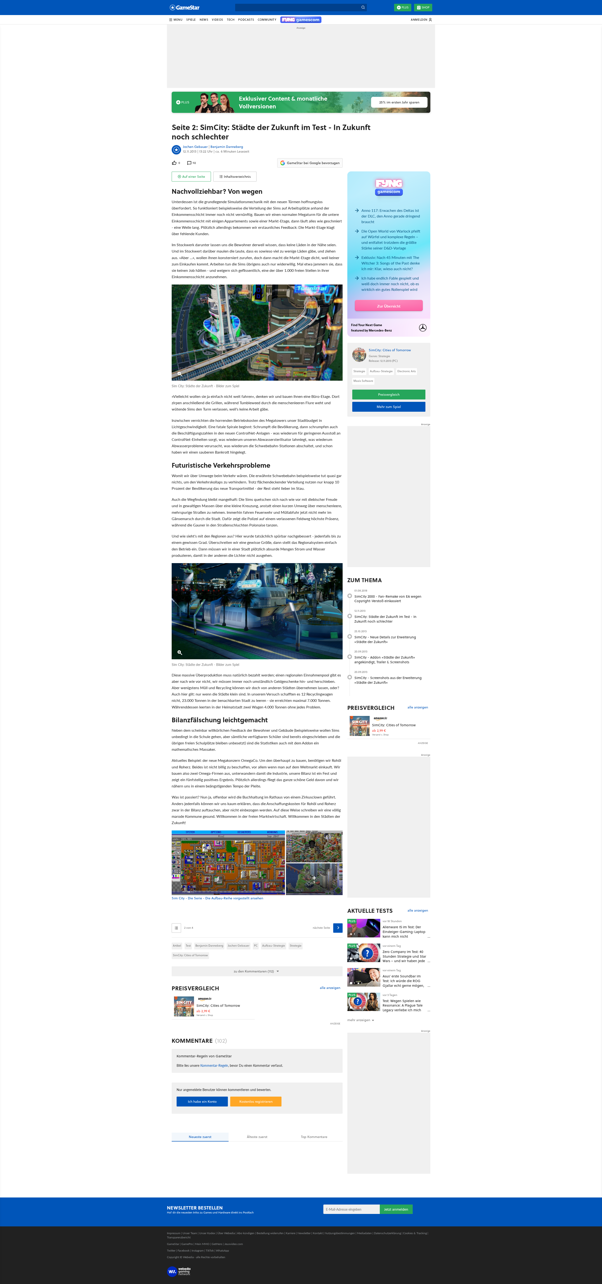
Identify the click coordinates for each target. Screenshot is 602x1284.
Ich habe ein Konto (202, 1101)
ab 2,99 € (203, 1011)
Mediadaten (364, 1233)
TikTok (210, 1250)
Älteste (257, 1136)
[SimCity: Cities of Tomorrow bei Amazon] (184, 1006)
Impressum (173, 1233)
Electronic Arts (406, 371)
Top (314, 1136)
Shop (425, 7)
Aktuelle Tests (370, 910)
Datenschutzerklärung (387, 1233)
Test (188, 946)
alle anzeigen (330, 988)
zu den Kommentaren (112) (254, 971)
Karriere (290, 1233)
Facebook (184, 1250)
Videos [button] (217, 20)
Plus (405, 7)
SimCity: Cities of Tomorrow (190, 955)
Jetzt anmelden (396, 1209)
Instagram (198, 1250)
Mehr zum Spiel (389, 406)
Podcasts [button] (246, 20)
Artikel (177, 946)
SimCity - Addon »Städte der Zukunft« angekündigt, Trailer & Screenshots (384, 659)
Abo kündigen (245, 1233)
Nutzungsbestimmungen (340, 1233)
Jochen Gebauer (195, 147)
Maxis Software (363, 381)
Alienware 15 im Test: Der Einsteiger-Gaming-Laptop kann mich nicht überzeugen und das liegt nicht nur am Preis (404, 936)
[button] (175, 19)
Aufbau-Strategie (273, 946)
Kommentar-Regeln (214, 1065)
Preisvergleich (195, 988)
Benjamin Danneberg (226, 147)
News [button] (204, 20)
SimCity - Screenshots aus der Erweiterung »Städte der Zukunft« (388, 680)
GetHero (217, 1244)
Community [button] (267, 20)
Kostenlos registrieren (256, 1101)
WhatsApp (222, 1250)
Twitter (171, 1250)
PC (255, 946)
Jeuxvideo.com (233, 1244)
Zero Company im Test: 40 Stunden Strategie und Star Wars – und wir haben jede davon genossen (404, 958)
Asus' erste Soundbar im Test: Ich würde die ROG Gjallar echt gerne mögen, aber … (403, 983)
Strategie (295, 946)
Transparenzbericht (178, 1237)
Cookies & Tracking (415, 1233)
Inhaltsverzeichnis (237, 176)
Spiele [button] (191, 20)
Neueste (200, 1136)
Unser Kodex (207, 1233)
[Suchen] (363, 7)
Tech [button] (230, 20)
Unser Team (189, 1233)
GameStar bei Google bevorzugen (313, 163)
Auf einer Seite (193, 176)
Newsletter (304, 1233)
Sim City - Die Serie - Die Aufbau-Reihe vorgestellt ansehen (217, 898)
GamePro (187, 1244)
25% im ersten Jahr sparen (399, 102)
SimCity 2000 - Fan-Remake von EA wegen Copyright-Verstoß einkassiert (387, 599)
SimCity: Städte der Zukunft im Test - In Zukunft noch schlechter (385, 619)
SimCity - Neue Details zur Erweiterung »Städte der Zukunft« (385, 639)
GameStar (173, 1244)
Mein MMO (202, 1244)
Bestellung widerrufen (270, 1233)
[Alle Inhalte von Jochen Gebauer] (176, 149)
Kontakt (318, 1233)
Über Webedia (226, 1233)
